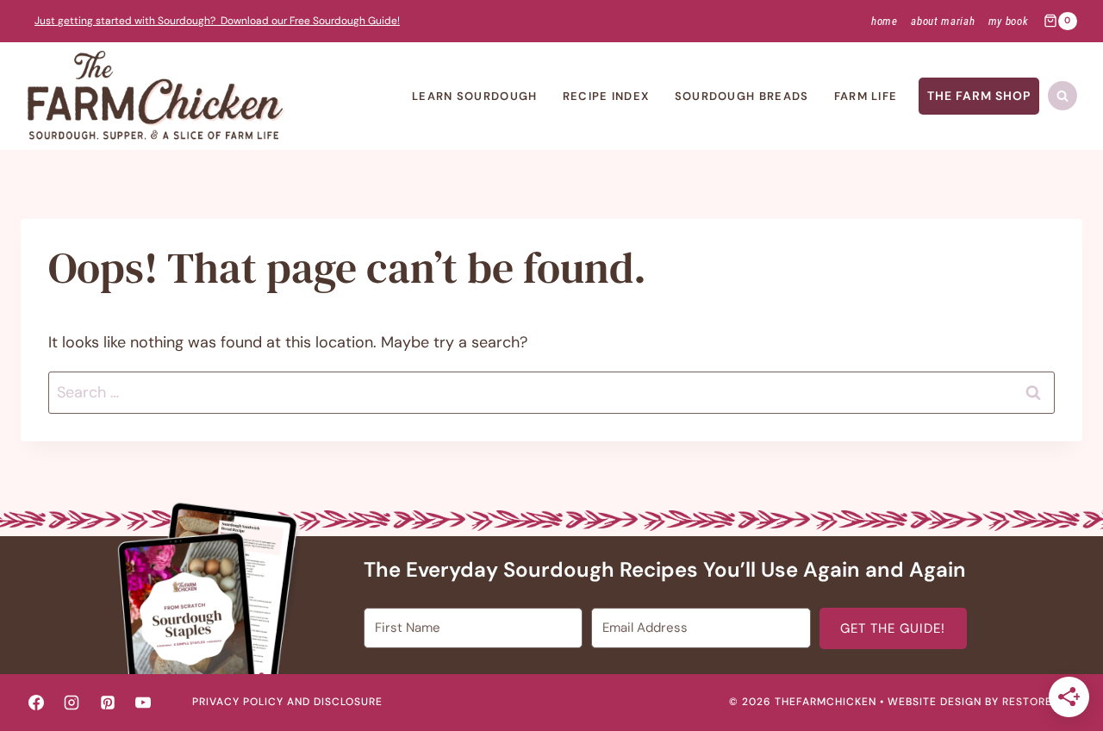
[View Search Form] (1062, 95)
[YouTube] (143, 702)
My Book (1008, 21)
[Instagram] (71, 702)
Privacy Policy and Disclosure (287, 702)
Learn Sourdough (475, 96)
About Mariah (943, 21)
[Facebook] (36, 702)
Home (884, 21)
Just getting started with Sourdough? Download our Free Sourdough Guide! (217, 21)
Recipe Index (606, 96)
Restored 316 (1042, 702)
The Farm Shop (979, 95)
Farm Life (866, 96)
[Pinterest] (107, 702)
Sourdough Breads (742, 96)
